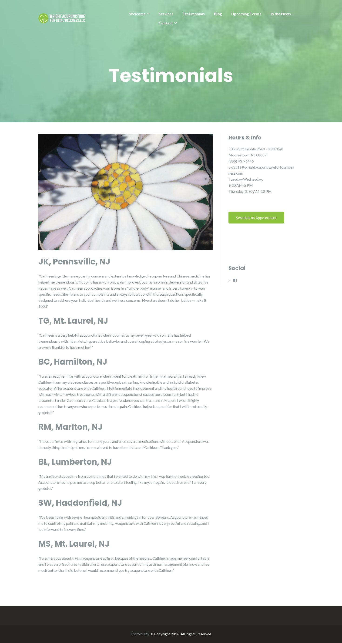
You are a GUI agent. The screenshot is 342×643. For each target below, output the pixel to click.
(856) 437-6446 (241, 161)
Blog (218, 13)
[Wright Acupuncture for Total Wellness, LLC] (61, 17)
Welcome (137, 13)
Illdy (146, 634)
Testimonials (194, 13)
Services (166, 13)
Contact (166, 23)
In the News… (282, 13)
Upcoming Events (246, 13)
